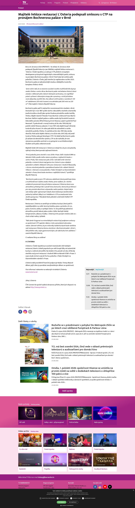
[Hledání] (99, 3)
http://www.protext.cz (38, 287)
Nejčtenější (100, 270)
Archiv (50, 3)
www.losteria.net (32, 272)
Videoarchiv (21, 488)
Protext (65, 3)
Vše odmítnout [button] (73, 502)
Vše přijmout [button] (61, 502)
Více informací (69, 495)
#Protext (29, 24)
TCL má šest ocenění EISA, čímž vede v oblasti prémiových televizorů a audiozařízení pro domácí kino (102, 289)
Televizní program (23, 486)
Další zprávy (67, 391)
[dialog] (67, 498)
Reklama (83, 3)
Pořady (42, 3)
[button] (67, 505)
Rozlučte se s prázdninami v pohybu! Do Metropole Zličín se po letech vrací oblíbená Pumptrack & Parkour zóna (103, 278)
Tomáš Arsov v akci (48, 488)
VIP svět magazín (48, 486)
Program (57, 3)
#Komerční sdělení (37, 24)
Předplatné (74, 3)
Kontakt (71, 483)
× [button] (133, 490)
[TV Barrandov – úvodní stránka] (23, 3)
